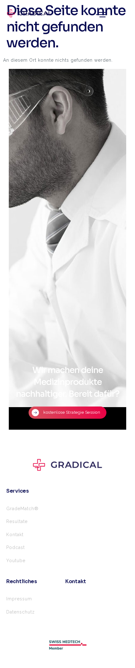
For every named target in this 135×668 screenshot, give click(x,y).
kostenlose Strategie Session (71, 412)
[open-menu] (100, 15)
